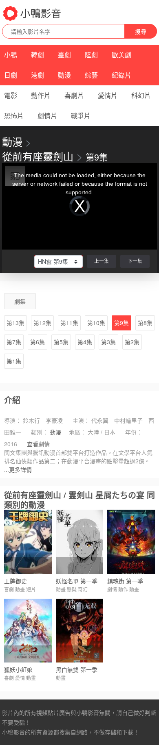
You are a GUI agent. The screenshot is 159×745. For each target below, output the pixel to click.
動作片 (41, 95)
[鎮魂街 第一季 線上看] (131, 541)
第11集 (69, 323)
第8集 (145, 323)
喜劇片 (74, 95)
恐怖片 (14, 115)
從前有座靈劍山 (37, 156)
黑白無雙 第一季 (76, 669)
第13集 (15, 323)
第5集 (61, 342)
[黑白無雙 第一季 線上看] (80, 630)
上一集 (101, 260)
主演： (81, 420)
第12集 (42, 323)
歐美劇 (121, 54)
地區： (77, 432)
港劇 (37, 75)
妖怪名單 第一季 (76, 581)
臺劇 (64, 54)
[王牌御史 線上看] (28, 541)
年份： (133, 432)
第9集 (121, 323)
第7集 (14, 342)
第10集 (96, 323)
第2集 (132, 342)
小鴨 (10, 54)
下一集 (135, 260)
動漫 (64, 75)
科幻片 (141, 95)
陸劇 (91, 54)
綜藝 (91, 75)
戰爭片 (81, 115)
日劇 (10, 75)
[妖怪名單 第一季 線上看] (80, 541)
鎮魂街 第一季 (125, 581)
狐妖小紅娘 (18, 669)
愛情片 (107, 95)
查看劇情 (38, 444)
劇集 (20, 301)
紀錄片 (121, 75)
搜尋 (140, 31)
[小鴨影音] (32, 13)
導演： (12, 420)
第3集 (108, 342)
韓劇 (37, 54)
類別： (39, 432)
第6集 (37, 342)
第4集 (84, 342)
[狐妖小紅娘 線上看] (28, 630)
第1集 (14, 361)
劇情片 (47, 115)
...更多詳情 (18, 469)
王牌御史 (15, 581)
